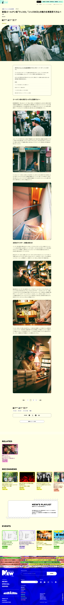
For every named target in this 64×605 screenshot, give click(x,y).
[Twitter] (52, 582)
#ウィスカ (14, 410)
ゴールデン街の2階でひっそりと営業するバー (22, 84)
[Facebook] (56, 582)
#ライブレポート (4, 566)
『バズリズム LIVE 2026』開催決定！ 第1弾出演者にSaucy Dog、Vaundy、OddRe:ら (38, 564)
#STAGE (23, 596)
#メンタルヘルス (30, 566)
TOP (37, 4)
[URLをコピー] (39, 415)
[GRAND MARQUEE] (10, 593)
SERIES (56, 1)
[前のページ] (24, 400)
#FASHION (24, 598)
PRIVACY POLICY (43, 599)
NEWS (44, 1)
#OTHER (23, 599)
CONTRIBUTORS (6, 602)
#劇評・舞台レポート (45, 566)
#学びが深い (10, 566)
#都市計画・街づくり (54, 566)
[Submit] (36, 582)
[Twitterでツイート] (33, 415)
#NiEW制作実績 (37, 566)
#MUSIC (23, 589)
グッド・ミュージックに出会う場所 (47, 4)
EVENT (47, 1)
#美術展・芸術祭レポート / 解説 (19, 566)
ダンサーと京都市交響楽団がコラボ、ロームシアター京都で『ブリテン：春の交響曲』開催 (30, 562)
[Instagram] (48, 582)
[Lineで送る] (29, 415)
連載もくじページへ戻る (32, 421)
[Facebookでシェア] (36, 415)
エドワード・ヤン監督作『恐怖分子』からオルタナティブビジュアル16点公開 (24, 557)
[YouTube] (45, 582)
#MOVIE (23, 592)
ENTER (51, 573)
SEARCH (23, 579)
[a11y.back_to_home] (4, 2)
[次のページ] (40, 400)
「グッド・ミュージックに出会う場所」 (24, 67)
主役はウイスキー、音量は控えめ (20, 87)
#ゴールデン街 (25, 410)
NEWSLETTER (24, 570)
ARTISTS (4, 600)
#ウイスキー (20, 410)
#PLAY (23, 587)
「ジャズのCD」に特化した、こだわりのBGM (21, 90)
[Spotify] (41, 582)
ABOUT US (5, 598)
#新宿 (30, 410)
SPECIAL (52, 1)
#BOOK (23, 594)
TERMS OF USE (43, 598)
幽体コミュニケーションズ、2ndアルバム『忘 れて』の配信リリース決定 (29, 560)
